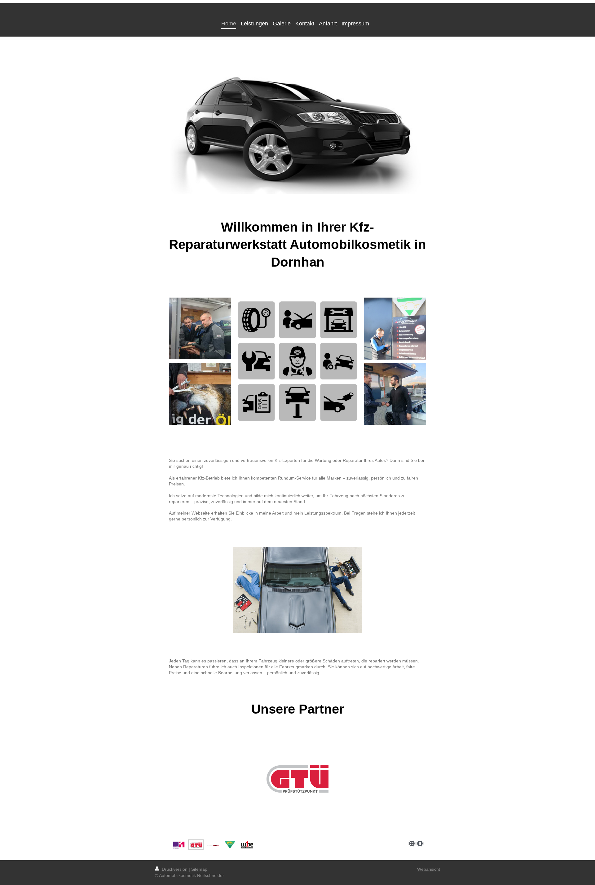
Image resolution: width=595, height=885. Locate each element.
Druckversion (175, 869)
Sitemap (199, 869)
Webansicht (428, 869)
